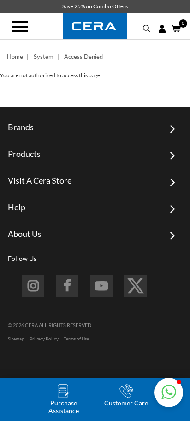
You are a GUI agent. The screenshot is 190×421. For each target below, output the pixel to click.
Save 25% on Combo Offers (95, 6)
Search (147, 28)
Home (15, 56)
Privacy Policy (44, 338)
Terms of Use (76, 338)
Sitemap (16, 338)
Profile (161, 28)
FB (67, 286)
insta (33, 286)
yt (101, 286)
